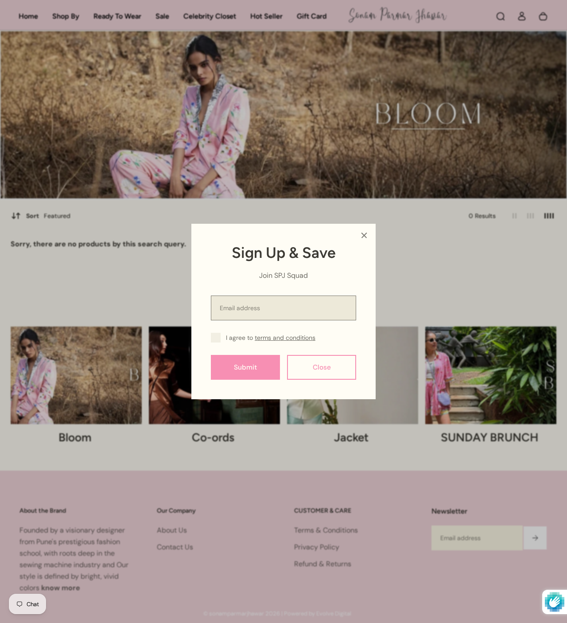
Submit (245, 367)
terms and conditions (285, 338)
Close (322, 367)
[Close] (364, 235)
